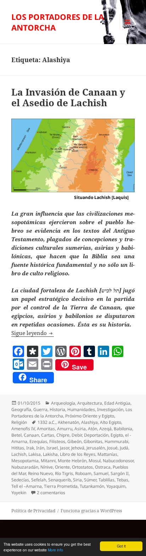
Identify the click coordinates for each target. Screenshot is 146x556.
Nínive (46, 467)
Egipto (117, 435)
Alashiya (89, 422)
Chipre (62, 435)
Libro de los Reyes (77, 454)
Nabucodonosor (118, 461)
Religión (19, 422)
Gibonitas (93, 441)
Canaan (31, 435)
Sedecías (20, 480)
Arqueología (63, 403)
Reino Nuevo (40, 473)
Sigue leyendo (32, 332)
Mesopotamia (25, 461)
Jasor (64, 448)
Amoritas (46, 429)
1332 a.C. (47, 422)
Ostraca (103, 467)
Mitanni (48, 461)
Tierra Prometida (61, 486)
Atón (92, 429)
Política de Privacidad (33, 511)
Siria (77, 480)
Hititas (17, 448)
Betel (16, 435)
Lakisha (50, 454)
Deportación (96, 435)
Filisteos (57, 441)
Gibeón (74, 441)
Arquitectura (89, 403)
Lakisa (34, 454)
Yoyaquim (115, 486)
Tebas (122, 480)
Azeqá (105, 429)
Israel (52, 448)
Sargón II (120, 473)
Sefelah (38, 480)
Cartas (47, 435)
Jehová (77, 448)
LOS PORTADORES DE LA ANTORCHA (57, 22)
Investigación (110, 409)
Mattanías (107, 454)
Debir (77, 435)
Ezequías (38, 441)
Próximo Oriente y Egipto (89, 416)
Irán (40, 448)
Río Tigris (64, 473)
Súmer (90, 480)
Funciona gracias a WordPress (91, 511)
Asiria (80, 429)
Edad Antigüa (117, 403)
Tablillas (106, 480)
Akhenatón (68, 422)
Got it (121, 546)
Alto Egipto (110, 422)
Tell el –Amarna (26, 486)
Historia (57, 409)
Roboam (83, 473)
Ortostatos (82, 467)
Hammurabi (116, 441)
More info (55, 549)
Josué (112, 448)
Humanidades (81, 409)
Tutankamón (92, 486)
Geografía (21, 409)
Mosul (95, 461)
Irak (30, 448)
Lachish (18, 454)
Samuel (101, 473)
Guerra (40, 409)
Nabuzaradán (24, 467)
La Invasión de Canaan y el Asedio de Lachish (68, 97)
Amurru (64, 429)
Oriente (62, 467)
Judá (124, 448)
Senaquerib (59, 480)
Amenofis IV (23, 429)
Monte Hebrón (72, 461)
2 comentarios (51, 493)
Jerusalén (95, 448)
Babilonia (123, 429)
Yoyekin (18, 493)
